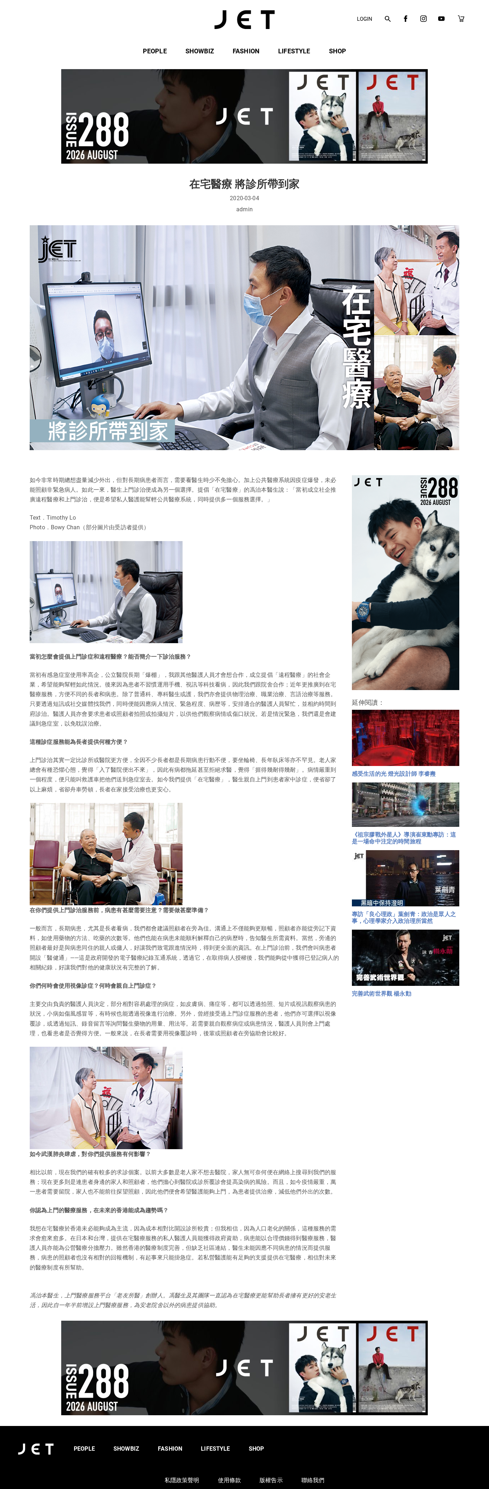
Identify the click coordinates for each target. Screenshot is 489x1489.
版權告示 (271, 1480)
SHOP (338, 51)
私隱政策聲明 (182, 1480)
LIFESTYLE (294, 51)
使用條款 (229, 1480)
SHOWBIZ (199, 51)
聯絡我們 (313, 1480)
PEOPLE (155, 51)
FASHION (246, 51)
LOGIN (364, 19)
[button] (387, 19)
